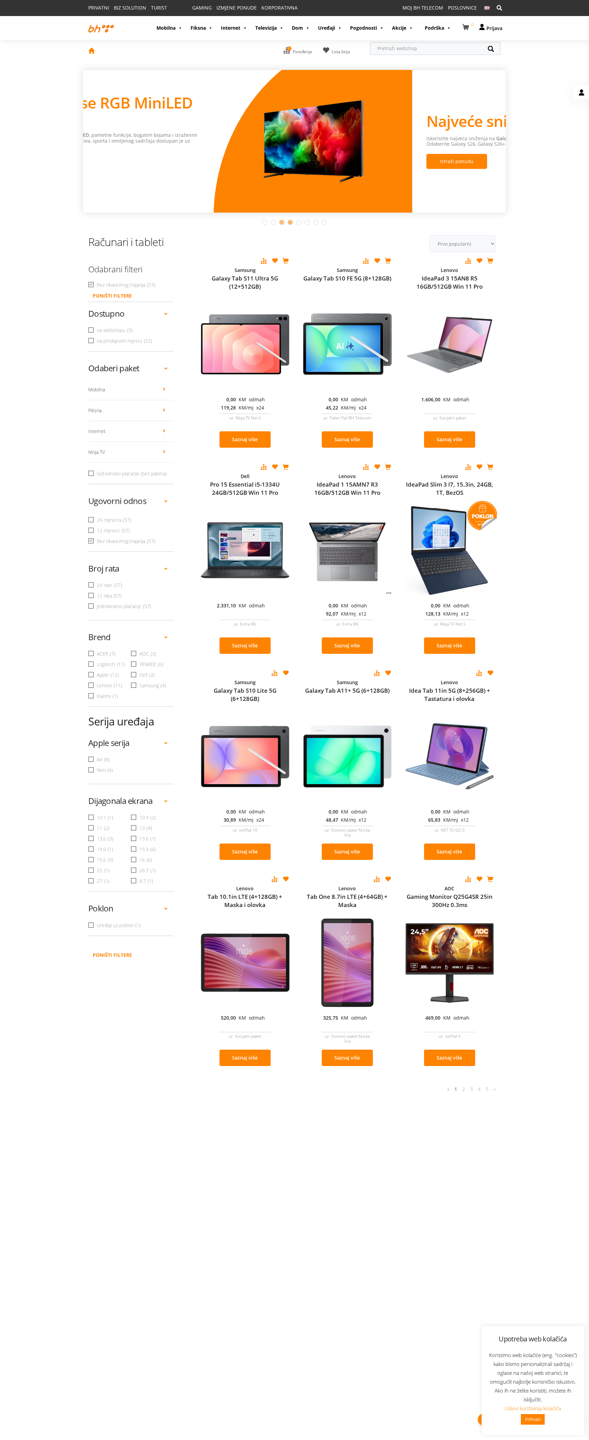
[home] (91, 51)
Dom (297, 28)
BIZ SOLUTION (130, 7)
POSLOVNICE (462, 7)
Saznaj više (245, 439)
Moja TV (96, 452)
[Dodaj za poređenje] (263, 261)
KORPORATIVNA (279, 7)
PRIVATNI (98, 7)
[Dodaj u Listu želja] (274, 261)
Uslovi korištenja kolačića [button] (533, 1408)
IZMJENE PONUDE (236, 7)
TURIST (159, 7)
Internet (230, 28)
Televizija (266, 28)
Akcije (399, 28)
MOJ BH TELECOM (423, 7)
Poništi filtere (112, 955)
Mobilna (166, 28)
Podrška (434, 28)
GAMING (202, 7)
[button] (466, 25)
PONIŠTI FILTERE (112, 295)
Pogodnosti (363, 28)
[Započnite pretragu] (494, 49)
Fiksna (198, 28)
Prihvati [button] (533, 1419)
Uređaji (326, 28)
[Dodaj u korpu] (285, 261)
